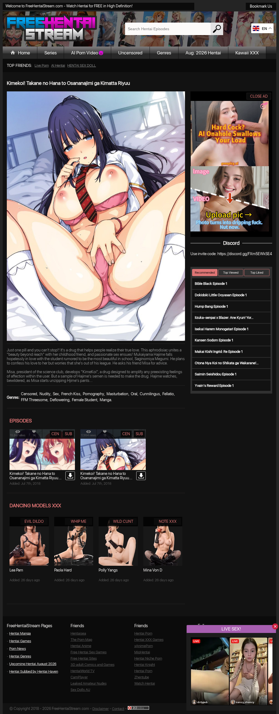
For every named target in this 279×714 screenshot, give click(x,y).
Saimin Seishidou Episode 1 (215, 374)
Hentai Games (20, 641)
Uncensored (130, 52)
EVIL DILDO (34, 521)
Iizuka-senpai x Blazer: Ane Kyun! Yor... (224, 318)
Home (24, 52)
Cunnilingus (150, 394)
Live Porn (42, 65)
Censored (29, 394)
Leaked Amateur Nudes (89, 683)
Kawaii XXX (247, 52)
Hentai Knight (144, 665)
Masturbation (117, 394)
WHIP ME (78, 521)
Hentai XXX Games (148, 640)
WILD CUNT (123, 521)
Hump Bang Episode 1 (211, 306)
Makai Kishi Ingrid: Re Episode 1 (219, 352)
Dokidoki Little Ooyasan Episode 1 (221, 295)
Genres (164, 52)
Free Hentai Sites (84, 658)
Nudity (45, 394)
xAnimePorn (143, 646)
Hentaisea (78, 633)
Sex (56, 394)
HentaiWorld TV (83, 671)
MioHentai (142, 652)
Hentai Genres (20, 656)
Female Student (84, 400)
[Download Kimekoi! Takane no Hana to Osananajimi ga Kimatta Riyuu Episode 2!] (70, 475)
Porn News (17, 649)
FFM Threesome (34, 400)
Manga (105, 400)
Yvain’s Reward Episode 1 (214, 386)
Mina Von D (152, 570)
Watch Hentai (144, 683)
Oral (134, 394)
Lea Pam (16, 570)
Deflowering (59, 400)
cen (55, 434)
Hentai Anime (81, 646)
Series (50, 52)
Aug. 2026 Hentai (203, 52)
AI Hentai (58, 65)
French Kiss (70, 394)
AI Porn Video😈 (87, 52)
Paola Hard (63, 570)
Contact (118, 709)
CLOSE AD (259, 96)
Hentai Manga (20, 633)
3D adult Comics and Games (92, 665)
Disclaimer (100, 709)
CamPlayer (79, 677)
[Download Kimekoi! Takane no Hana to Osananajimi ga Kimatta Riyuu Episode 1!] (141, 475)
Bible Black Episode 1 (211, 284)
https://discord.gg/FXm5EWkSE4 (244, 254)
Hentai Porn (143, 633)
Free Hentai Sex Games (89, 652)
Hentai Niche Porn (148, 658)
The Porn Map (81, 640)
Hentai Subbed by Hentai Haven (33, 671)
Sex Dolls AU (80, 690)
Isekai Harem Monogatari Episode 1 (221, 329)
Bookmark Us (261, 6)
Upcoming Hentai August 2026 (32, 664)
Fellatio (168, 394)
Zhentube (141, 677)
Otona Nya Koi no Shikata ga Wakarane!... (227, 363)
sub (68, 434)
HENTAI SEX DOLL (81, 65)
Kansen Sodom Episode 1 (214, 340)
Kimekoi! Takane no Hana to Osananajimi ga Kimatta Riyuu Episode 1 (104, 477)
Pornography (93, 394)
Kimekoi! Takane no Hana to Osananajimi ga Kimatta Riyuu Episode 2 (34, 477)
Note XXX (168, 521)
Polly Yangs (108, 570)
